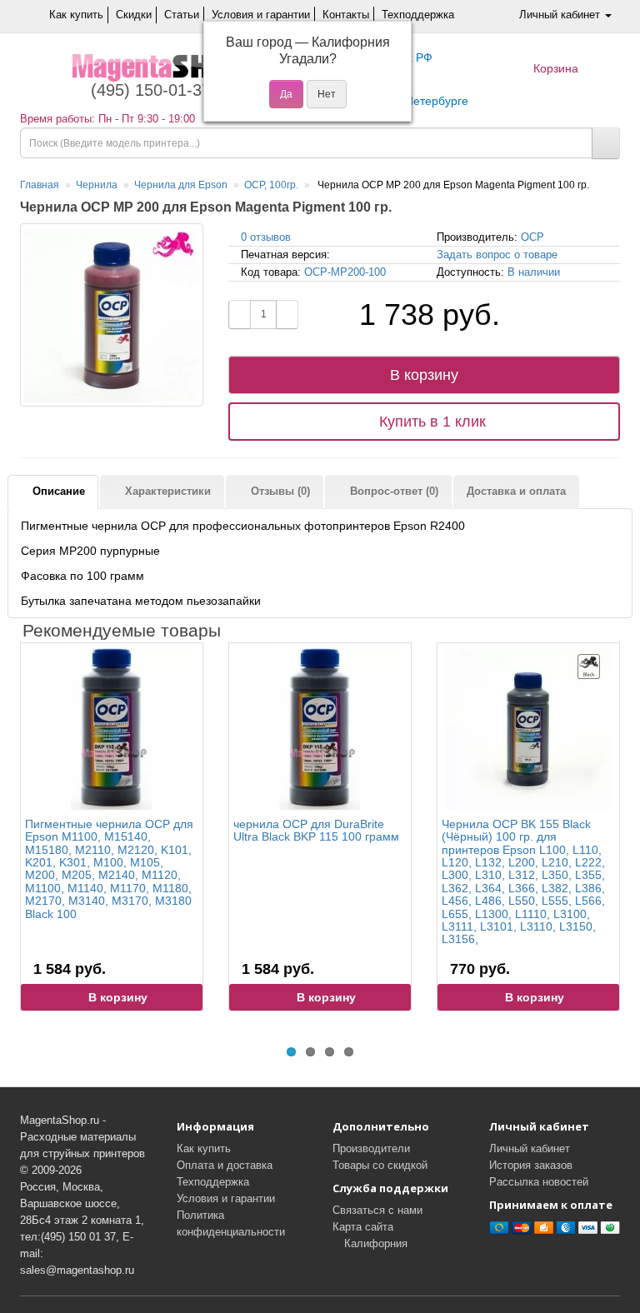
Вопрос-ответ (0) (392, 491)
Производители (371, 1148)
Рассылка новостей (538, 1182)
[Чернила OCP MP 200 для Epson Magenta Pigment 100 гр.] (111, 315)
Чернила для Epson (181, 185)
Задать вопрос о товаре (497, 254)
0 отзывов (266, 237)
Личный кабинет (529, 1148)
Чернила (97, 185)
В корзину (424, 375)
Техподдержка (418, 14)
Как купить (76, 14)
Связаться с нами (377, 1210)
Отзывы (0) (279, 491)
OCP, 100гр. (271, 185)
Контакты (345, 14)
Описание (57, 491)
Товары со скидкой (380, 1165)
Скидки (134, 14)
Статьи (181, 14)
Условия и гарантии (261, 14)
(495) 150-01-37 (148, 90)
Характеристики (166, 491)
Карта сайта (362, 1227)
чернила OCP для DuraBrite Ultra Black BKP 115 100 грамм (316, 830)
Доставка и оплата (516, 491)
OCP (532, 237)
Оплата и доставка (224, 1165)
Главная (39, 185)
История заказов (530, 1165)
